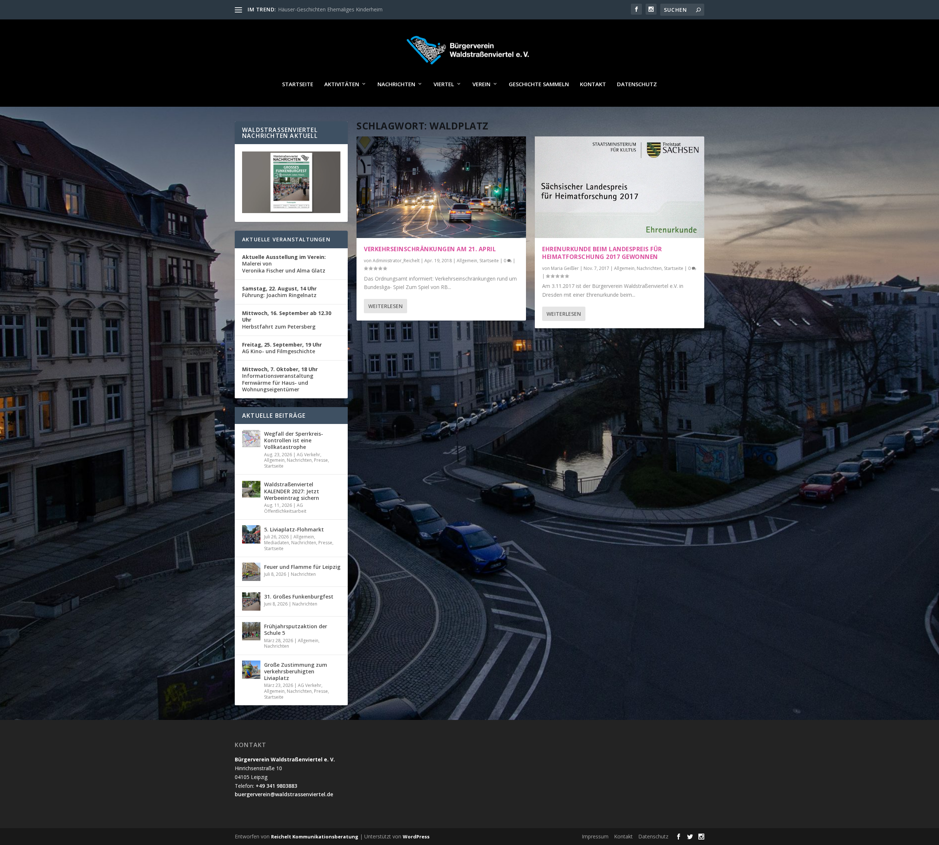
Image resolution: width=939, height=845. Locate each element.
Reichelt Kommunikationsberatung (314, 836)
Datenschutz (637, 84)
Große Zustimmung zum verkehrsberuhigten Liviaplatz (295, 671)
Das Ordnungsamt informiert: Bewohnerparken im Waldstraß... (352, 9)
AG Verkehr (308, 454)
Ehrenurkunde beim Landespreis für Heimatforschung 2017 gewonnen (602, 253)
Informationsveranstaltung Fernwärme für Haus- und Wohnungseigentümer (280, 379)
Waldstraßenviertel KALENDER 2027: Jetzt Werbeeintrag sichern (291, 491)
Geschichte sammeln (539, 84)
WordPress (416, 836)
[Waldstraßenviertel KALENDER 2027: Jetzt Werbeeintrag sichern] (251, 489)
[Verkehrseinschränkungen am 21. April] (441, 187)
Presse (321, 460)
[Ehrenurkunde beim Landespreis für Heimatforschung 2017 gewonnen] (619, 187)
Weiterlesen (385, 306)
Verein (481, 84)
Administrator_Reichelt (396, 260)
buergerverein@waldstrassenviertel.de (284, 794)
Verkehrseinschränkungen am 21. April (430, 249)
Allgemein (467, 260)
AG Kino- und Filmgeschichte (282, 348)
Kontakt (593, 84)
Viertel (444, 84)
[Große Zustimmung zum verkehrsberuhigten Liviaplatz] (251, 670)
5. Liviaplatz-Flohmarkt (294, 529)
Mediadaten (276, 542)
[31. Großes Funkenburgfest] (251, 601)
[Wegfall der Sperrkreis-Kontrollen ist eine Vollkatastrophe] (251, 438)
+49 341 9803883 (276, 785)
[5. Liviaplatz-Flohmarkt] (251, 534)
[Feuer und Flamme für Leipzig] (251, 572)
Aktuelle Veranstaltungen (286, 239)
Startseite (297, 84)
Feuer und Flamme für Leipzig (302, 566)
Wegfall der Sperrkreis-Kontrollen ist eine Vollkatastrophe (293, 440)
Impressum (595, 836)
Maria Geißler (565, 268)
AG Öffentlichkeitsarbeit (285, 508)
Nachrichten (396, 84)
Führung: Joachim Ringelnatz (279, 292)
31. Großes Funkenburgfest (298, 596)
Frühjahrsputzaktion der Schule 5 (295, 629)
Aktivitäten (341, 84)
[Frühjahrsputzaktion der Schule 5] (251, 631)
